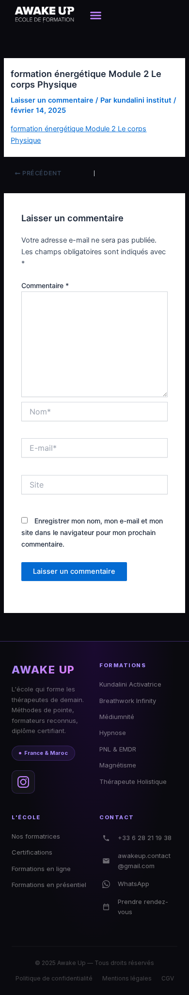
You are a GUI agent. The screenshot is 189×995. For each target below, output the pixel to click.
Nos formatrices (36, 836)
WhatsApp (133, 884)
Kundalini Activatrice (130, 684)
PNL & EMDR (117, 749)
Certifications (32, 852)
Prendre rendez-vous (143, 907)
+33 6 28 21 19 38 (145, 838)
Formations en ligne (41, 869)
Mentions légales (127, 978)
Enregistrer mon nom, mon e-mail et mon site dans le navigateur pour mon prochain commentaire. (92, 532)
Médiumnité (116, 716)
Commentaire (45, 285)
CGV (167, 978)
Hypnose (112, 732)
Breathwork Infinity (127, 700)
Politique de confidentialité (54, 978)
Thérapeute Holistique (133, 781)
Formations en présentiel (49, 884)
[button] (96, 15)
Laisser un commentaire (52, 100)
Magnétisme (117, 765)
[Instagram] (23, 782)
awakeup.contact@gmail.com (144, 861)
